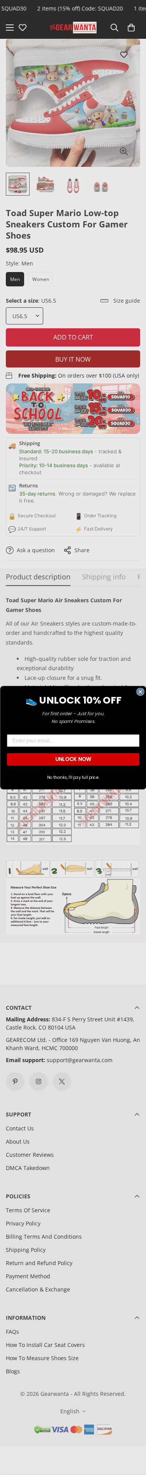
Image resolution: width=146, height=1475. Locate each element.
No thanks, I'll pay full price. (73, 777)
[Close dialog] (140, 691)
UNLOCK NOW (73, 759)
